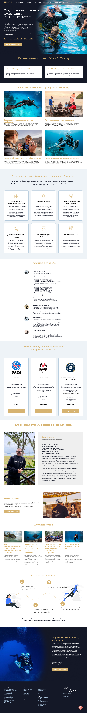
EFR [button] (44, 2)
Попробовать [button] (19, 2)
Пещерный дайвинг (8, 697)
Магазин (49, 2)
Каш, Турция (26, 694)
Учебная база (41, 692)
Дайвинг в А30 (7, 702)
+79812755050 (66, 696)
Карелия (25, 690)
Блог (39, 693)
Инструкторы (41, 690)
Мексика (25, 696)
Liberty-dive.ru (66, 695)
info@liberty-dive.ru (67, 693)
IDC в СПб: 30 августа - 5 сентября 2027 (60, 69)
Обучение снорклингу (9, 700)
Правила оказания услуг (43, 706)
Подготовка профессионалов (10, 698)
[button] (13, 44)
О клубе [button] (65, 2)
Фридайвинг (7, 701)
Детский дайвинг (8, 693)
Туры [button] (34, 2)
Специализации (7, 694)
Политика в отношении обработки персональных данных (44, 699)
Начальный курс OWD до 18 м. (10, 690)
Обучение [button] (28, 2)
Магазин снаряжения (30, 700)
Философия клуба (42, 689)
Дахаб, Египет (27, 693)
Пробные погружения (9, 689)
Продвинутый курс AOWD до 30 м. (11, 692)
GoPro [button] (39, 2)
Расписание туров (28, 689)
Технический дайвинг (9, 696)
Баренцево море (27, 692)
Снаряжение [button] (57, 2)
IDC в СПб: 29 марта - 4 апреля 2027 (18, 69)
